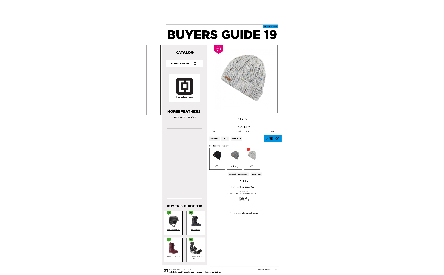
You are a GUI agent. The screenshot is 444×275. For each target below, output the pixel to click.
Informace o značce (185, 117)
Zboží (225, 138)
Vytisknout (256, 174)
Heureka (214, 138)
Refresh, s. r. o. (271, 269)
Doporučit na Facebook (238, 174)
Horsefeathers (184, 111)
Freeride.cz (270, 26)
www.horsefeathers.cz (248, 213)
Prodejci (236, 138)
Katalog (185, 52)
